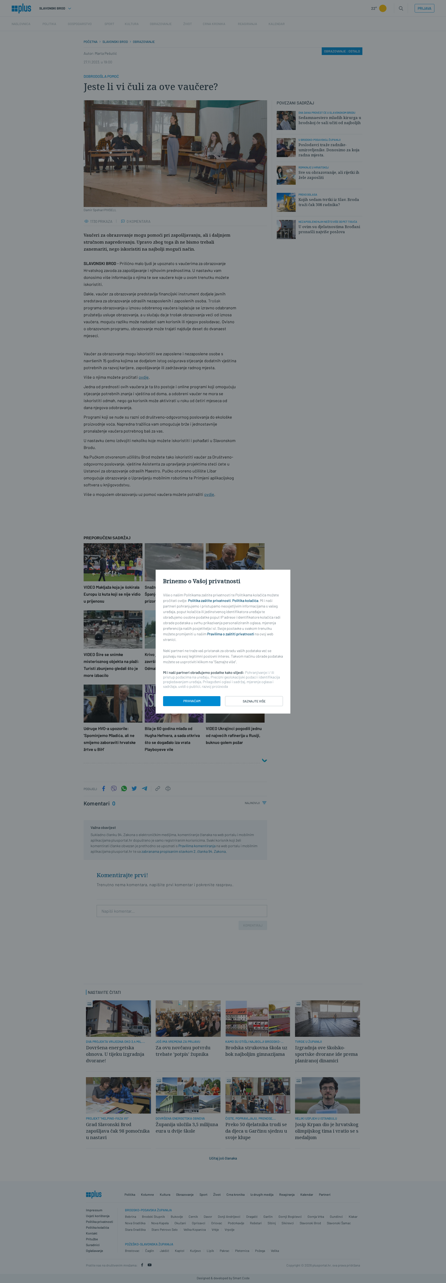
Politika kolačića (245, 600)
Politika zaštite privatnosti (209, 600)
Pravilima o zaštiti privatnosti (230, 634)
